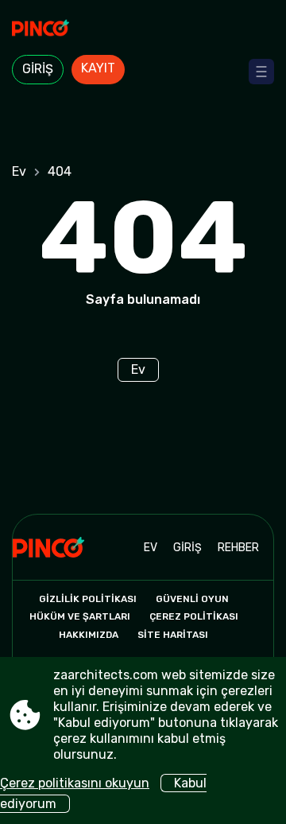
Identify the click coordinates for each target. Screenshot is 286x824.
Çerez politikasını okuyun (74, 783)
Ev (19, 171)
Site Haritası (172, 634)
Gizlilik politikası (88, 598)
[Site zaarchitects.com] (143, 29)
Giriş (37, 68)
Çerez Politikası (193, 616)
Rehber (238, 547)
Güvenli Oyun (192, 598)
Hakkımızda (88, 634)
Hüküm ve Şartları (79, 616)
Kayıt (98, 68)
